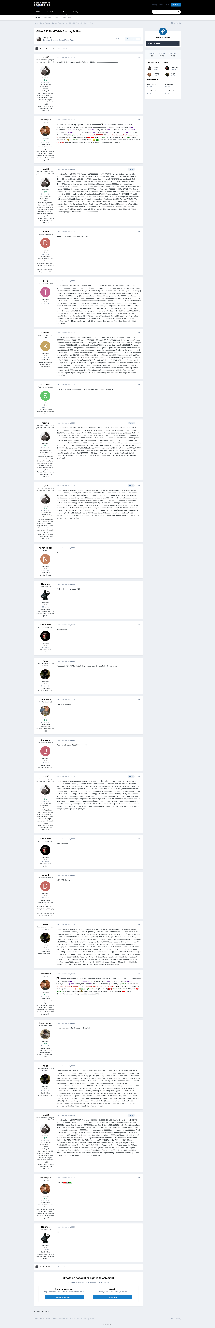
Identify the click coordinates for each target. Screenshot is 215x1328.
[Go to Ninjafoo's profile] (45, 595)
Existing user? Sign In (159, 4)
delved (45, 231)
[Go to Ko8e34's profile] (45, 346)
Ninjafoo (45, 584)
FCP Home (39, 12)
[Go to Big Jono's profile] (45, 751)
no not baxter (45, 548)
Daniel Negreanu (53, 12)
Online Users (66, 17)
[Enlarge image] (102, 124)
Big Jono (45, 740)
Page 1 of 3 (62, 49)
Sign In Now (113, 1297)
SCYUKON (45, 384)
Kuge (45, 661)
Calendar (47, 17)
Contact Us (107, 1324)
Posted (66, 57)
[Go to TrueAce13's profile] (45, 711)
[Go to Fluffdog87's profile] (45, 131)
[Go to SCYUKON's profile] (45, 396)
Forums (37, 17)
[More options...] (139, 57)
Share (119, 39)
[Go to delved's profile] (45, 243)
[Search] (178, 12)
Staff (56, 17)
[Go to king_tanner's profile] (45, 1034)
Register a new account (64, 1297)
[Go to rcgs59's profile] (38, 39)
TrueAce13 (45, 699)
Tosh (45, 281)
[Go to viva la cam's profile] (45, 636)
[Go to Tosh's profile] (45, 292)
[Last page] (53, 48)
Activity (75, 12)
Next (48, 49)
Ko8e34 (45, 332)
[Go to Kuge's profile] (45, 674)
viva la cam (45, 624)
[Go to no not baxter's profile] (45, 559)
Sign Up (175, 4)
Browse (66, 12)
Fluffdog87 (45, 119)
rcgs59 (48, 38)
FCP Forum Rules (154, 43)
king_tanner (45, 1023)
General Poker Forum (66, 40)
